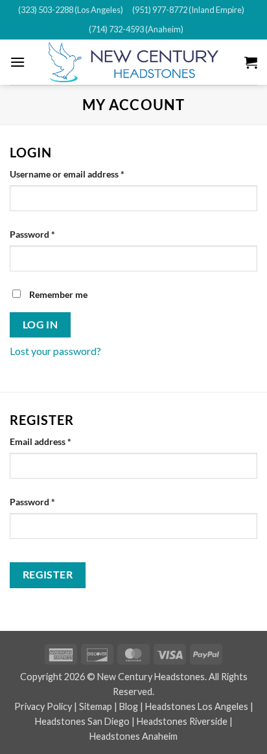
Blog (128, 706)
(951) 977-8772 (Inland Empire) (188, 10)
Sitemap (95, 706)
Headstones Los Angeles (196, 706)
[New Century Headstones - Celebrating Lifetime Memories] (133, 62)
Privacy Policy (43, 706)
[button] (17, 62)
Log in (40, 324)
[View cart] (250, 62)
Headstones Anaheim (133, 736)
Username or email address (85, 173)
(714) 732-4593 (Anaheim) (136, 29)
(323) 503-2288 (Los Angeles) (70, 10)
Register (48, 574)
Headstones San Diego (82, 721)
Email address (59, 441)
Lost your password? (55, 351)
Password (50, 234)
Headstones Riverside (182, 721)
